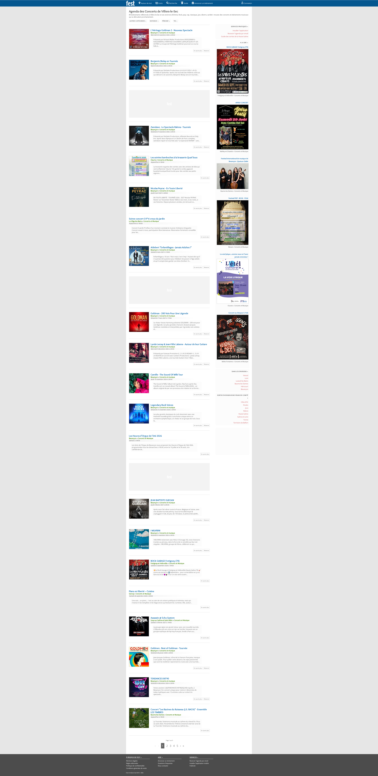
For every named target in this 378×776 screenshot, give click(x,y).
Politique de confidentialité (135, 766)
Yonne (245, 420)
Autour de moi (146, 3)
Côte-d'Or (244, 402)
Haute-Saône (243, 414)
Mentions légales (132, 761)
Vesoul (245, 375)
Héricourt (244, 386)
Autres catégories (138, 21)
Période (166, 21)
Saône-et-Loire (242, 417)
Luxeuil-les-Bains (242, 381)
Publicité (192, 766)
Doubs (245, 405)
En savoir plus (198, 51)
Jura (246, 408)
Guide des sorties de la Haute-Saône (234, 36)
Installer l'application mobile (199, 763)
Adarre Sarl (133, 773)
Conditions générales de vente (136, 768)
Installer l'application (240, 30)
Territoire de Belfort (240, 423)
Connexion (248, 3)
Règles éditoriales (132, 763)
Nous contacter (163, 766)
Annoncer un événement (203, 3)
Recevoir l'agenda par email (238, 33)
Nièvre (245, 411)
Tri (175, 21)
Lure (246, 378)
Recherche (173, 3)
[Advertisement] (169, 104)
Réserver (206, 51)
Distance (154, 21)
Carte (160, 3)
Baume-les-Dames (241, 384)
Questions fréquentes (165, 763)
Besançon (244, 389)
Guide (186, 3)
